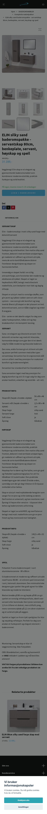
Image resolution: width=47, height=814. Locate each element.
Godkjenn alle (23, 800)
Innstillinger (23, 807)
